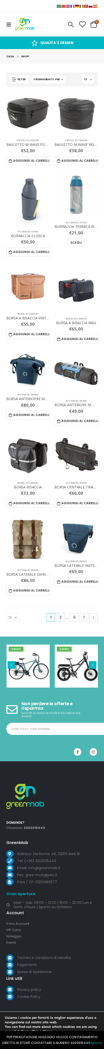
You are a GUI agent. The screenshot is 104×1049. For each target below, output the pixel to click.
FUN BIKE (76, 661)
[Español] (95, 6)
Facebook (77, 752)
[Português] (86, 6)
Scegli (76, 242)
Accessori (32, 140)
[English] (68, 6)
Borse (20, 313)
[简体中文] (63, 6)
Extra (34, 231)
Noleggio (13, 936)
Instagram (93, 752)
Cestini (20, 140)
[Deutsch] (77, 6)
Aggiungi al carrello (31, 160)
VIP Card (13, 930)
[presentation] (11, 665)
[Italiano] (82, 6)
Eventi (11, 942)
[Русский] (91, 6)
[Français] (72, 6)
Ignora (96, 1042)
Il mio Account (17, 923)
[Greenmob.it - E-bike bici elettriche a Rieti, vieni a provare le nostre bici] (24, 24)
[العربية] (59, 6)
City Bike (28, 661)
